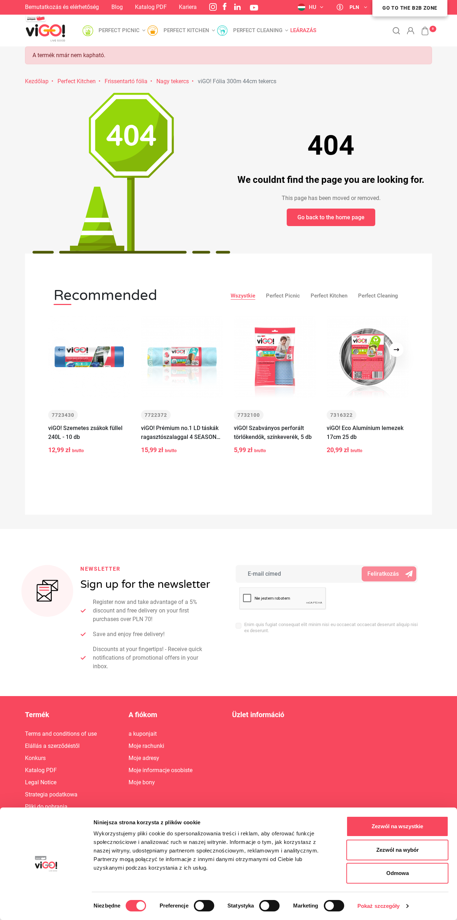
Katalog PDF (151, 7)
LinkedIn (237, 7)
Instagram (213, 7)
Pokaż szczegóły (378, 906)
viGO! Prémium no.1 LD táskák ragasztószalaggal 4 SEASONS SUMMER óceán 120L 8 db (180, 433)
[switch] (204, 905)
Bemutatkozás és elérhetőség (62, 7)
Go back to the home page (331, 217)
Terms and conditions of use (61, 733)
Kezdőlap (37, 81)
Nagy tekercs (172, 81)
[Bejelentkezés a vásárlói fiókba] (410, 31)
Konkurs (35, 758)
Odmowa (397, 873)
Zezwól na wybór (397, 850)
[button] (421, 27)
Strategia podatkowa (51, 794)
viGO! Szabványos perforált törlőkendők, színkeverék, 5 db (273, 432)
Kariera (188, 7)
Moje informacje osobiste (160, 770)
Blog (117, 7)
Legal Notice (40, 782)
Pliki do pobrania (46, 806)
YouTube (254, 8)
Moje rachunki (146, 745)
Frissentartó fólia (126, 81)
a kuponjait (143, 733)
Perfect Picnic (283, 295)
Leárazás (303, 30)
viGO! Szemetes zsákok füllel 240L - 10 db (85, 432)
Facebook (224, 6)
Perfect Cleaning (378, 295)
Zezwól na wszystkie (397, 826)
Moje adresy (144, 758)
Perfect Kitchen (76, 81)
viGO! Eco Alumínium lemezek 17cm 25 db (365, 432)
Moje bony (142, 782)
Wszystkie (243, 295)
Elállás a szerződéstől (52, 745)
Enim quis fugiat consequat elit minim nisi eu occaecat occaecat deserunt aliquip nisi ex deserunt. (331, 627)
